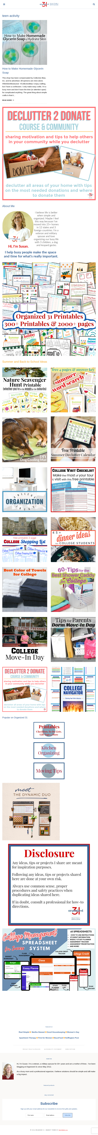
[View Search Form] (94, 4)
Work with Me (70, 1049)
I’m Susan (23, 1064)
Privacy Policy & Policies (31, 1049)
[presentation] (24, 42)
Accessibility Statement (53, 1049)
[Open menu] (4, 4)
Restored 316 (63, 1130)
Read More (8, 100)
